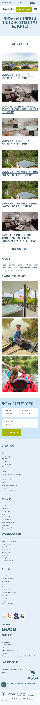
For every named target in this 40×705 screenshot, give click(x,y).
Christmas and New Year (9, 491)
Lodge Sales (5, 601)
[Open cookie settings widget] (3, 684)
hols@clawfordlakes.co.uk (10, 649)
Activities (4, 509)
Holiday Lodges (6, 552)
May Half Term (6, 480)
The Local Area (6, 520)
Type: (3, 453)
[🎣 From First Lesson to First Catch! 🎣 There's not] (20, 336)
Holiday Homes (6, 550)
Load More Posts (20, 249)
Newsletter (5, 595)
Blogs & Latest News (8, 603)
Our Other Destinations (9, 592)
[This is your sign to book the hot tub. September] (20, 299)
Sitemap (4, 598)
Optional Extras (6, 525)
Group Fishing (6, 458)
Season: (4, 471)
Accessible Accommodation (10, 541)
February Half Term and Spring (11, 474)
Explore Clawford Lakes (9, 579)
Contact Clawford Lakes (9, 590)
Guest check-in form (8, 528)
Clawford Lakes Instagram (14, 276)
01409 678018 (12, 3)
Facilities (4, 506)
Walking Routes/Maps (8, 522)
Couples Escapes (7, 461)
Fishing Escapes (7, 456)
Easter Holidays (6, 477)
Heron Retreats (6, 547)
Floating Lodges (6, 544)
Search (32, 3)
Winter (4, 488)
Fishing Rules (6, 511)
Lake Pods (5, 555)
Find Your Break (24, 9)
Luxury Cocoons (7, 558)
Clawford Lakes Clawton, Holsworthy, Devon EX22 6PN (18, 654)
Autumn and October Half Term (11, 485)
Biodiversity (5, 581)
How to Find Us (6, 517)
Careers (4, 584)
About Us (4, 576)
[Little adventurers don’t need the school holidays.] (20, 374)
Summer (4, 482)
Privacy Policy (22, 699)
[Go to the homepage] (8, 9)
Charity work (6, 587)
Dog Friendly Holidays (8, 467)
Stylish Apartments (7, 561)
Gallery (4, 514)
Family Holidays (6, 464)
